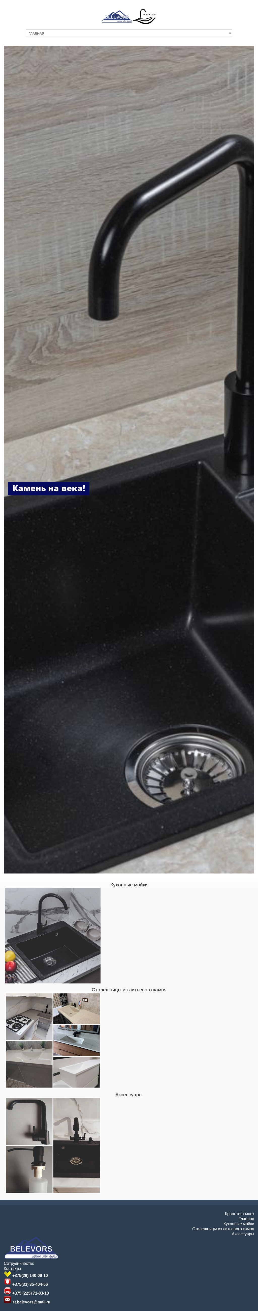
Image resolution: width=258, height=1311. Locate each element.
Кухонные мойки (129, 884)
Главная (246, 1219)
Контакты (12, 1268)
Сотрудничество (19, 1263)
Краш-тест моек (239, 1214)
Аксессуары (129, 1094)
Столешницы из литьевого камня (129, 989)
